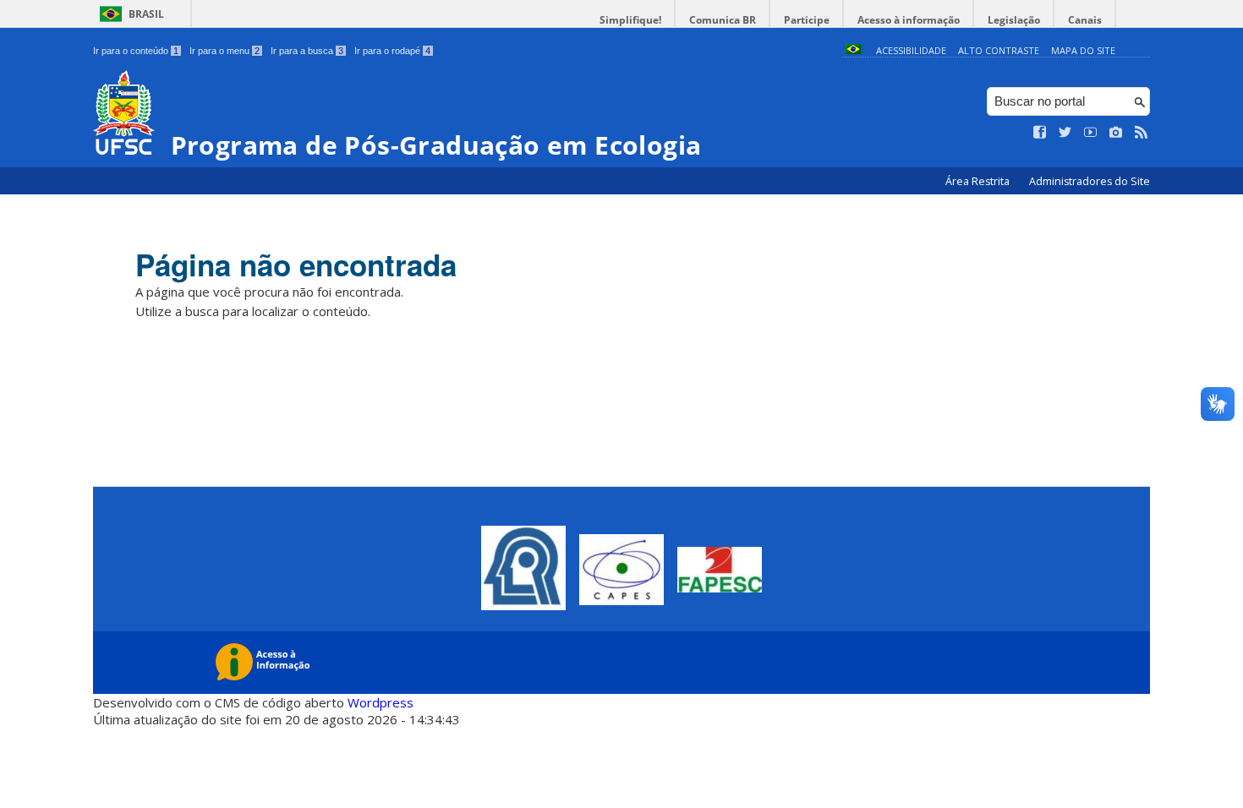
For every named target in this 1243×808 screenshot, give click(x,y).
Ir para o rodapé (392, 51)
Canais (1085, 20)
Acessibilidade (911, 50)
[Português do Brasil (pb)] (853, 50)
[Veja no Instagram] (1116, 132)
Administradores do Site (1089, 181)
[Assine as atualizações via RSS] (1141, 132)
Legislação (1014, 20)
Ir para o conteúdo (135, 51)
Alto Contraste (998, 50)
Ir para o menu (224, 51)
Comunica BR (722, 20)
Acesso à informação (908, 20)
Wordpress (380, 702)
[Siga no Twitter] (1065, 132)
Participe (807, 20)
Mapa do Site (1083, 50)
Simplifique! (630, 20)
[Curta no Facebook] (1040, 132)
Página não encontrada (296, 264)
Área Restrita (978, 181)
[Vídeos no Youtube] (1091, 132)
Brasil (146, 14)
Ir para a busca (307, 51)
